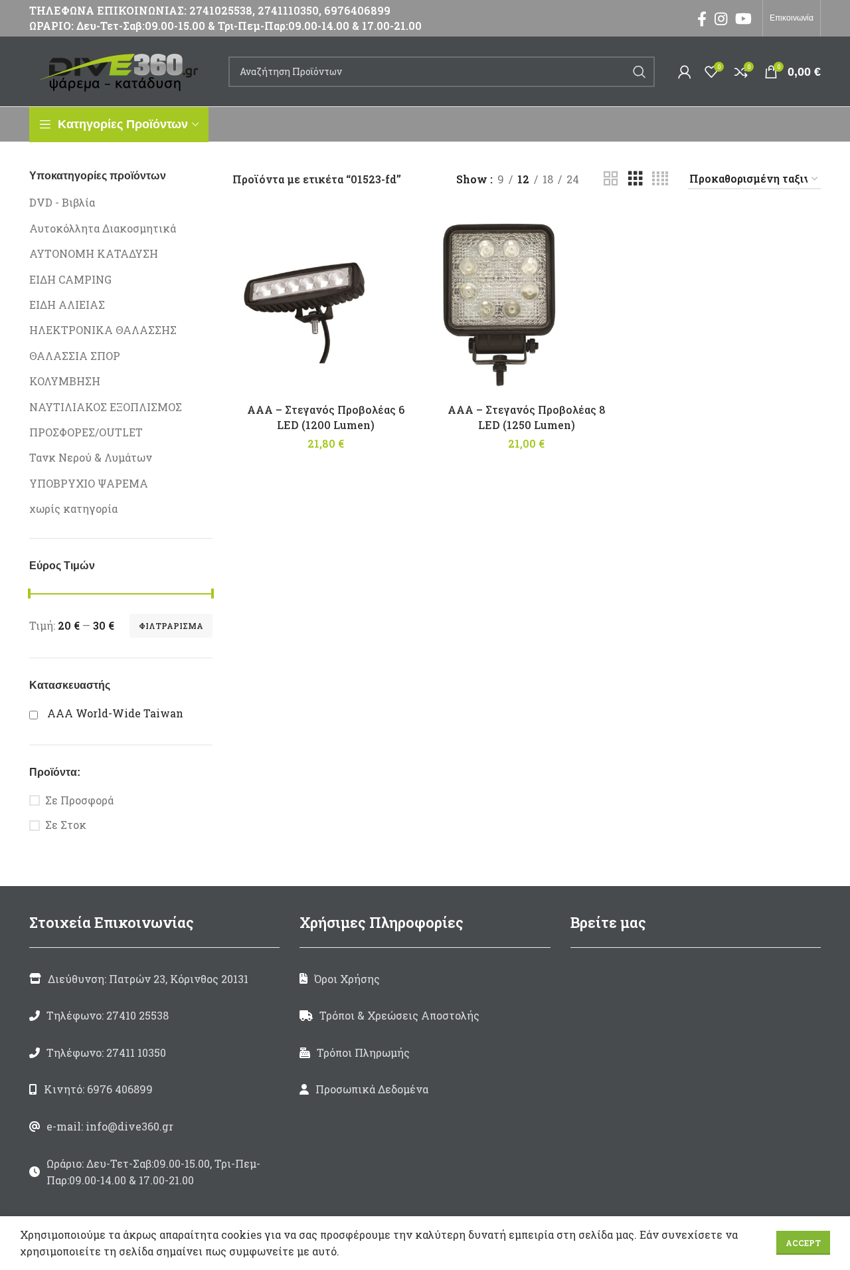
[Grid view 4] (660, 179)
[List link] (154, 1015)
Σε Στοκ (65, 825)
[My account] (684, 71)
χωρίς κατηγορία (73, 508)
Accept (803, 1242)
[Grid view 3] (635, 179)
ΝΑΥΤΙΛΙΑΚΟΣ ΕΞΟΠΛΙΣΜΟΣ (105, 407)
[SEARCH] (639, 71)
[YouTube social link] (743, 18)
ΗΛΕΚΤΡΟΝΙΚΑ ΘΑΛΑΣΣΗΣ (103, 330)
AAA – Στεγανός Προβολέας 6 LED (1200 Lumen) (325, 417)
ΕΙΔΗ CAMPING (70, 279)
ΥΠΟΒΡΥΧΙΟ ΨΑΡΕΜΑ (88, 483)
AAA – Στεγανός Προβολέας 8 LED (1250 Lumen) (527, 417)
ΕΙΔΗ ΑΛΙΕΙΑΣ (67, 305)
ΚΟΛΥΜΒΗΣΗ (64, 381)
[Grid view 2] (611, 179)
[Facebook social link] (702, 18)
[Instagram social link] (721, 18)
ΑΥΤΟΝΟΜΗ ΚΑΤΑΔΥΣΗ (93, 253)
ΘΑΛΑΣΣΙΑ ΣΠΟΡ (74, 356)
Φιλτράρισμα (171, 625)
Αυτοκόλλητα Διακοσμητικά (102, 228)
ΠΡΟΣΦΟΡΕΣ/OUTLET (86, 432)
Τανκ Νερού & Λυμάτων (90, 457)
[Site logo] (122, 70)
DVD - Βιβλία (62, 202)
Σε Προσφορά (79, 800)
